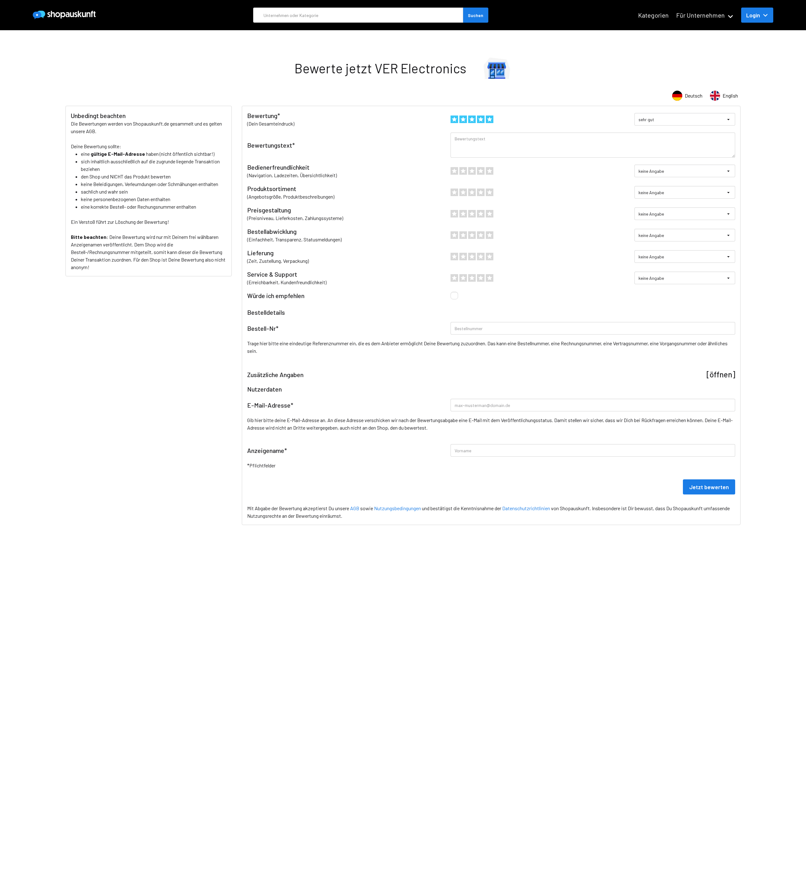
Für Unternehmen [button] (700, 15)
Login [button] (753, 15)
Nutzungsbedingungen (397, 508)
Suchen (475, 15)
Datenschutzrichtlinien (526, 508)
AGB (90, 131)
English (730, 96)
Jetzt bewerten (709, 486)
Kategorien (653, 15)
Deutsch (693, 96)
